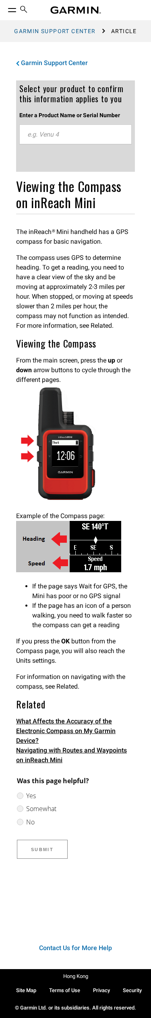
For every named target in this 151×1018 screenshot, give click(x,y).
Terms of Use (64, 990)
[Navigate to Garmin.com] (76, 10)
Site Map (26, 990)
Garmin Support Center (54, 31)
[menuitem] (24, 10)
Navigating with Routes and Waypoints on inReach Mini (71, 755)
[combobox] (75, 134)
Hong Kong (75, 976)
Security (132, 990)
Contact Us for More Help (75, 948)
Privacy (101, 990)
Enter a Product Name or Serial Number (69, 115)
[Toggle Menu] (5, 8)
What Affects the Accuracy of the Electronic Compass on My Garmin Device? (66, 730)
